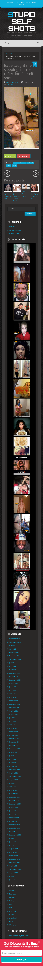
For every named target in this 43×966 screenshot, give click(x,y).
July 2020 (12, 783)
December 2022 (14, 704)
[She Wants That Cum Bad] (34, 187)
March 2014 (13, 852)
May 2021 (12, 759)
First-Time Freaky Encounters (19, 936)
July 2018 (12, 838)
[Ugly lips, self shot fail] (21, 350)
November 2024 (14, 656)
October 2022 (13, 711)
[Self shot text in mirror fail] (21, 620)
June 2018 (12, 842)
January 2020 (13, 794)
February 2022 (14, 732)
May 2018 (12, 845)
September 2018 (15, 835)
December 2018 (14, 825)
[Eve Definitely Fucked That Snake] (17, 187)
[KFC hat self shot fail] (21, 543)
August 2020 (13, 780)
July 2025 (12, 645)
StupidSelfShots (12, 82)
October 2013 (13, 866)
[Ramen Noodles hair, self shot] (21, 446)
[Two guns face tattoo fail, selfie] (21, 292)
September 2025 (15, 642)
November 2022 (14, 707)
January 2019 (13, 821)
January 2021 (13, 766)
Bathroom (12, 894)
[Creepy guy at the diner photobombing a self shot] (21, 253)
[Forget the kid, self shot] (21, 408)
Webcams (12, 925)
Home (8, 54)
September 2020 (15, 776)
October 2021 (13, 745)
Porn (11, 921)
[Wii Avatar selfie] (21, 562)
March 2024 (13, 670)
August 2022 (13, 714)
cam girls (12, 227)
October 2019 (13, 800)
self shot (30, 163)
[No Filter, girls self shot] (21, 465)
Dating (11, 901)
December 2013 (14, 859)
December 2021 (14, 738)
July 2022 (12, 718)
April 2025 (12, 649)
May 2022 (12, 721)
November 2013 (14, 862)
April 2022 (12, 725)
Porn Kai (21, 4)
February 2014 (14, 856)
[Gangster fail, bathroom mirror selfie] (21, 311)
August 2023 (13, 683)
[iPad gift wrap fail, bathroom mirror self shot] (21, 388)
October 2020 (13, 773)
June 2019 (12, 811)
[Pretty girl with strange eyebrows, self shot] (21, 600)
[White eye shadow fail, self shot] (21, 273)
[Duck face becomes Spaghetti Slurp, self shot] (21, 427)
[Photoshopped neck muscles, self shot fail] (21, 504)
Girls (22, 2)
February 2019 (14, 818)
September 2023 (15, 680)
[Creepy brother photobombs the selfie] (21, 330)
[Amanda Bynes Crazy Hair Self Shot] (21, 369)
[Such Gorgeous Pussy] (26, 186)
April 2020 (12, 787)
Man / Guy (13, 911)
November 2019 (14, 797)
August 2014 (13, 849)
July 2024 (12, 663)
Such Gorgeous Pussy (25, 194)
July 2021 (12, 756)
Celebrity (10, 2)
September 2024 (15, 659)
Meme (34, 2)
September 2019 (15, 804)
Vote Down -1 (23, 156)
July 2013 (12, 876)
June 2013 (12, 880)
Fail (17, 2)
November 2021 (14, 742)
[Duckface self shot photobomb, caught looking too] (21, 581)
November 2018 (14, 828)
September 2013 (15, 869)
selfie (8, 165)
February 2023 (14, 701)
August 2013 (13, 873)
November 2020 (14, 769)
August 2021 (13, 752)
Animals (12, 890)
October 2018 (13, 831)
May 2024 (12, 666)
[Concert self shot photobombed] (21, 485)
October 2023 (13, 676)
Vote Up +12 (10, 156)
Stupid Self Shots (21, 21)
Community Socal (15, 230)
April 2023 (12, 694)
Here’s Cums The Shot (7, 196)
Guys (28, 2)
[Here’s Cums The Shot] (8, 187)
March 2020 (13, 790)
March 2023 (13, 697)
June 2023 (12, 687)
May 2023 (12, 690)
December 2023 (14, 673)
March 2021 (13, 763)
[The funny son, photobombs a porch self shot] (21, 523)
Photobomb (13, 918)
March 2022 (13, 728)
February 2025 (14, 652)
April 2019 (12, 814)
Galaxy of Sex (14, 233)
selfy (14, 165)
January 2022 (13, 735)
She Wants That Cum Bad (34, 196)
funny (15, 163)
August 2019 (13, 807)
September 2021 (15, 749)
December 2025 (14, 639)
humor (22, 163)
